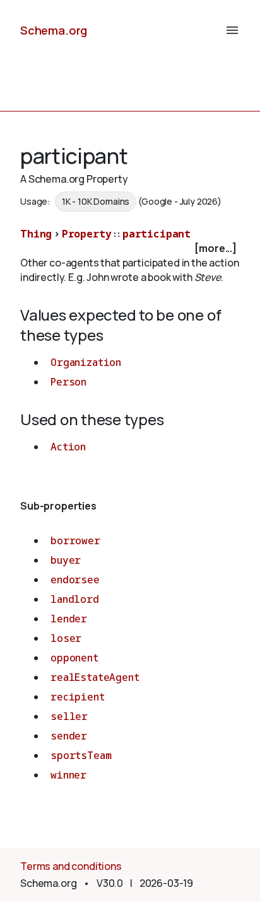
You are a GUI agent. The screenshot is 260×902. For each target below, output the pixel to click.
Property (87, 234)
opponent (74, 658)
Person (68, 382)
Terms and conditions (71, 866)
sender (68, 736)
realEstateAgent (94, 677)
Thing (36, 234)
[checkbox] (130, 248)
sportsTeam (80, 755)
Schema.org (53, 30)
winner (68, 775)
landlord (74, 599)
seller (69, 716)
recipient (77, 697)
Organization (85, 362)
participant (156, 234)
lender (68, 618)
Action (68, 447)
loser (65, 638)
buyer (65, 560)
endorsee (75, 579)
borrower (75, 540)
